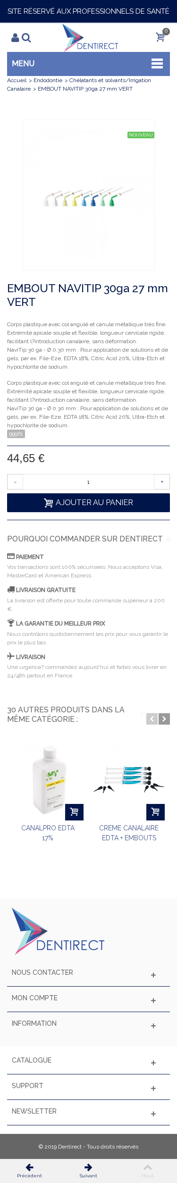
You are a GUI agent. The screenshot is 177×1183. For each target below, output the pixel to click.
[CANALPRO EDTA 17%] (48, 779)
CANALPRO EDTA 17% (48, 833)
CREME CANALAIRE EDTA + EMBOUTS (129, 833)
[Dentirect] (90, 37)
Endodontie (48, 80)
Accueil (16, 80)
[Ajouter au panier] (74, 812)
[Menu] (20, 38)
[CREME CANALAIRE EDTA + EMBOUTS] (129, 779)
